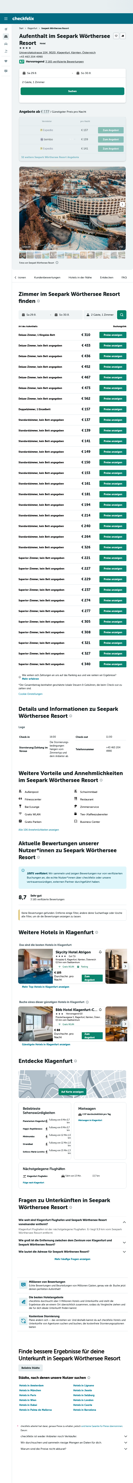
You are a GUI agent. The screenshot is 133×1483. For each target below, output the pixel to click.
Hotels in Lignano (83, 1385)
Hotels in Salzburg (84, 1395)
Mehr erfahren (30, 678)
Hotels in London (83, 1400)
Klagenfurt (32, 28)
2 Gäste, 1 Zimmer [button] (33, 82)
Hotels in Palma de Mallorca (35, 1409)
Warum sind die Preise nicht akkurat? (43, 1448)
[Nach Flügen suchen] (5, 29)
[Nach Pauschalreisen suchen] (5, 51)
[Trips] (5, 61)
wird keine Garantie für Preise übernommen (101, 1426)
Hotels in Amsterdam (31, 1385)
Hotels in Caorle (82, 1405)
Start (21, 28)
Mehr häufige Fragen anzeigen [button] (72, 1259)
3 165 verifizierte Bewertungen (64, 61)
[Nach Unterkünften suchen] (5, 36)
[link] (45, 986)
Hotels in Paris (27, 1395)
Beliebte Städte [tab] (30, 1368)
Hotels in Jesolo (82, 1390)
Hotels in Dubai (28, 1405)
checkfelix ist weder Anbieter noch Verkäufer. (49, 1436)
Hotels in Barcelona (84, 1409)
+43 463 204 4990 (31, 56)
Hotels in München (30, 1390)
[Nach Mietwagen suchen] (5, 43)
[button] (6, 18)
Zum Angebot (90, 978)
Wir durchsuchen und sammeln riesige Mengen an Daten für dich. (61, 1442)
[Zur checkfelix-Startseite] (23, 18)
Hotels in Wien (27, 1400)
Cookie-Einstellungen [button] (30, 694)
